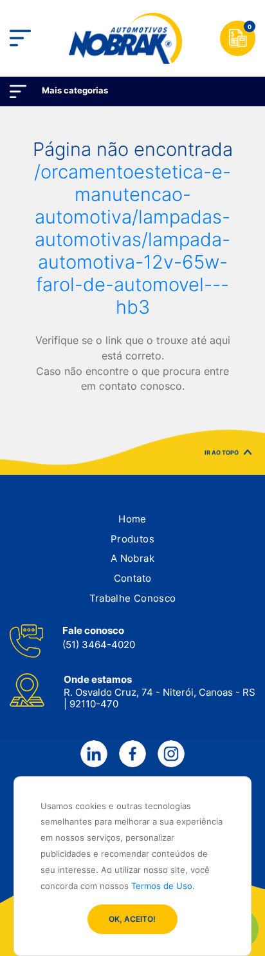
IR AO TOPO (222, 453)
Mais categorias (75, 90)
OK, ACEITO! (132, 919)
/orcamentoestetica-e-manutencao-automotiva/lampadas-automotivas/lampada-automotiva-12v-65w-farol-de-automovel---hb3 (132, 239)
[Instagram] (171, 753)
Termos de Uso (161, 886)
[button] (132, 519)
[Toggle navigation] (20, 38)
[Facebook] (132, 753)
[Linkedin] (93, 753)
